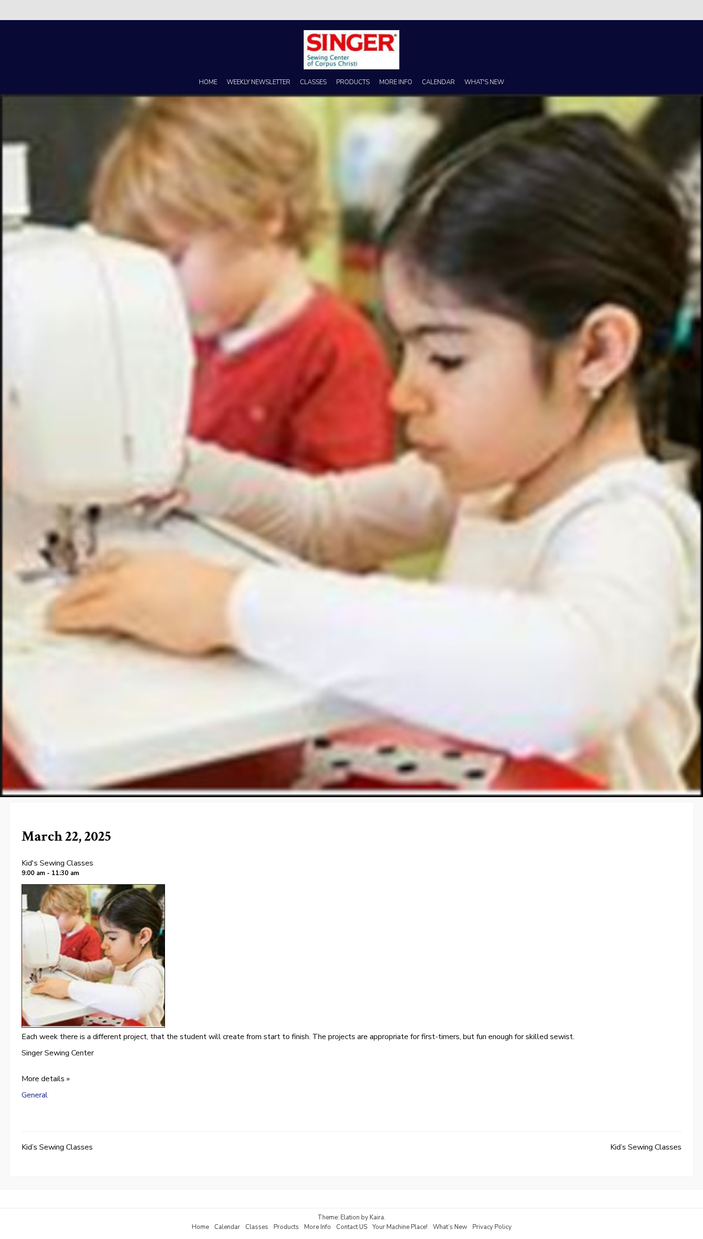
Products (286, 1227)
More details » (46, 1079)
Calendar (227, 1227)
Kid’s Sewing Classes (57, 1147)
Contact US (351, 1227)
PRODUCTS (353, 82)
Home (200, 1227)
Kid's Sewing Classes (57, 863)
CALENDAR (438, 82)
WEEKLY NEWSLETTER (258, 82)
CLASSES (313, 82)
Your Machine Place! (400, 1227)
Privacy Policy (492, 1227)
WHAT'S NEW (484, 82)
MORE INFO (395, 82)
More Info (317, 1227)
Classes (256, 1227)
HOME (208, 82)
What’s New (450, 1227)
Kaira (377, 1217)
